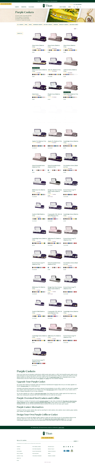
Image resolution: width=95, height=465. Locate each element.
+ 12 (46, 122)
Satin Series (35, 94)
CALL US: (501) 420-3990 (6, 3)
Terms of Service (52, 451)
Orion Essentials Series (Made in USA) (38, 166)
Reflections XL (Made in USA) (69, 118)
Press (49, 453)
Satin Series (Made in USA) (70, 94)
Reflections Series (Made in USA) (39, 70)
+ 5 (77, 194)
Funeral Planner (51, 455)
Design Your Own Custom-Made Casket (54, 419)
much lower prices (54, 377)
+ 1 (61, 267)
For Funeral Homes (36, 446)
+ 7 (77, 122)
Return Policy (51, 446)
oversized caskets (43, 401)
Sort (75, 28)
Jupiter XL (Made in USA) (55, 118)
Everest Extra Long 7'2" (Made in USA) (69, 190)
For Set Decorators (36, 451)
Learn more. (61, 427)
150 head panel (50, 389)
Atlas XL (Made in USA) (54, 69)
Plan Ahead (19, 451)
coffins (47, 378)
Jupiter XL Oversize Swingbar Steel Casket (40, 402)
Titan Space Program (36, 455)
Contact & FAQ (20, 455)
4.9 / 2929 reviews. (77, 4)
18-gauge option (24, 386)
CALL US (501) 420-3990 (47, 437)
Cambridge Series (37, 118)
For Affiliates (35, 453)
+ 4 (77, 74)
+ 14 (61, 74)
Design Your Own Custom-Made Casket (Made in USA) (55, 191)
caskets (41, 378)
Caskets (18, 446)
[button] (17, 7)
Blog (18, 460)
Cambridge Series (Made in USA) (70, 141)
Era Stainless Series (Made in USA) (70, 166)
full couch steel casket (40, 393)
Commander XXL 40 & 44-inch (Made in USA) (55, 214)
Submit (75, 441)
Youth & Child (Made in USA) (38, 214)
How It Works (20, 453)
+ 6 (61, 122)
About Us (19, 458)
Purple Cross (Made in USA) (54, 94)
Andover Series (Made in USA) (70, 70)
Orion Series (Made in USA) (38, 46)
